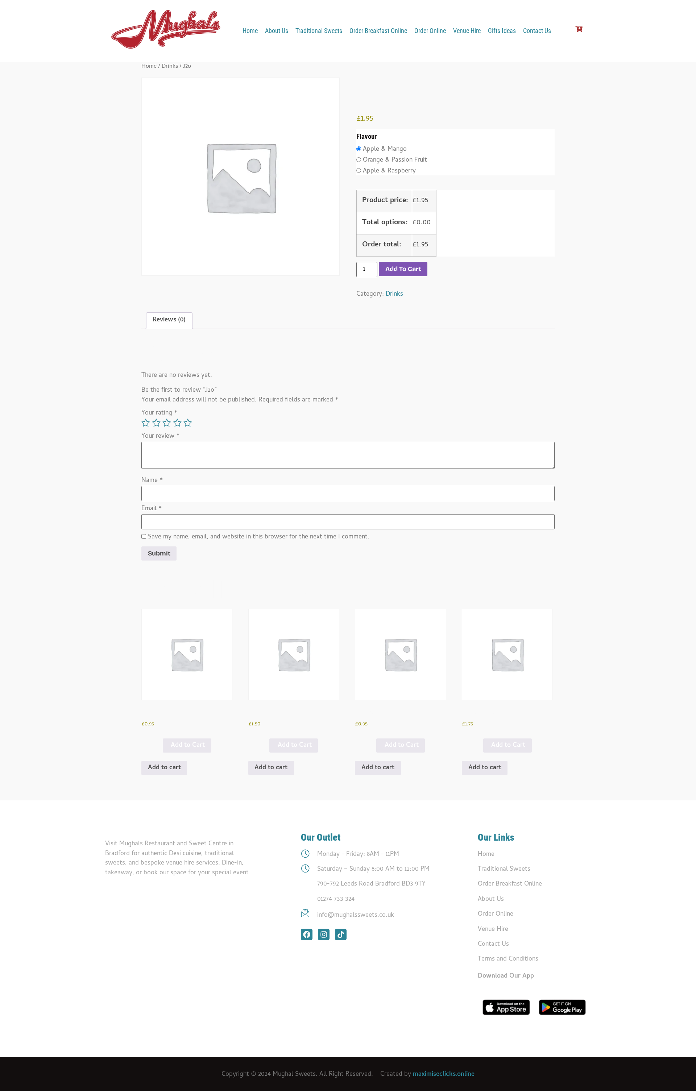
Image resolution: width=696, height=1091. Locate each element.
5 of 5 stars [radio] (187, 423)
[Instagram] (324, 934)
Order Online (430, 30)
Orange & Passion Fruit (395, 160)
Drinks (170, 66)
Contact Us (537, 30)
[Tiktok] (341, 934)
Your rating (159, 413)
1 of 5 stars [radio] (145, 423)
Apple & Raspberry (389, 171)
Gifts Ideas (502, 30)
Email (151, 509)
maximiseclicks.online (444, 1074)
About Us (276, 30)
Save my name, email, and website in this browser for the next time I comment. (258, 537)
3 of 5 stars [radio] (166, 423)
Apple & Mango (385, 149)
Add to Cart (188, 745)
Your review (160, 436)
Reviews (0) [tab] (169, 320)
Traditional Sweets (318, 30)
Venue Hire (467, 30)
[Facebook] (306, 934)
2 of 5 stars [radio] (156, 423)
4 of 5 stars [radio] (177, 423)
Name (152, 481)
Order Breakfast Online (378, 30)
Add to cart (403, 269)
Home (250, 30)
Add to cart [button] (164, 768)
